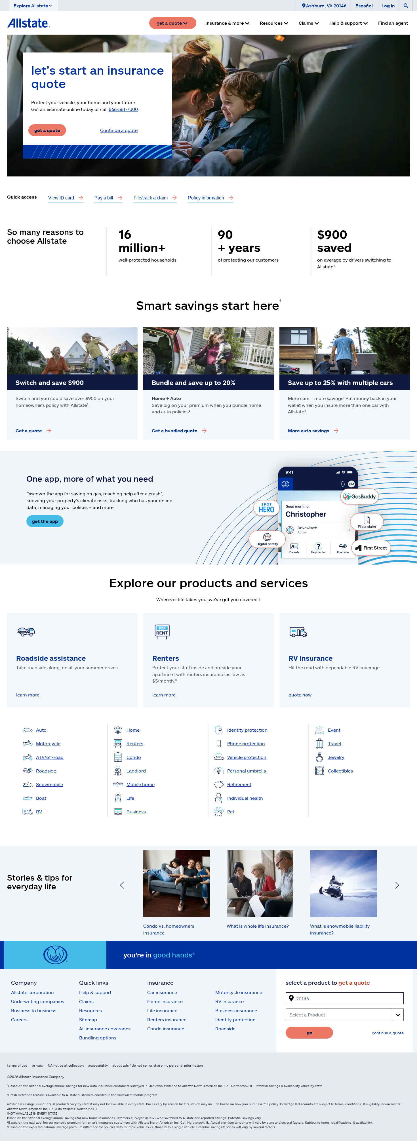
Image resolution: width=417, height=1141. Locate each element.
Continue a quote (119, 130)
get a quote (47, 130)
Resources (90, 1010)
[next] (397, 886)
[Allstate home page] (28, 23)
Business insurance (236, 1010)
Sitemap (88, 1019)
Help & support (95, 992)
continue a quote (388, 1032)
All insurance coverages (104, 1028)
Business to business (33, 1010)
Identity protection (235, 1019)
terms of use (17, 1065)
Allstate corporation (32, 992)
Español (364, 5)
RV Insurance (229, 1001)
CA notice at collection (66, 1065)
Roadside (225, 1028)
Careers (19, 1019)
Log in (388, 5)
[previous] (122, 886)
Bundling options (97, 1037)
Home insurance (165, 1001)
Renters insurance (166, 1019)
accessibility (98, 1065)
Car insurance (162, 992)
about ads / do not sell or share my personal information (157, 1065)
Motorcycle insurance (238, 992)
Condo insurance (165, 1028)
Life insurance (162, 1010)
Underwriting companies (37, 1001)
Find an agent (393, 23)
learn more (27, 694)
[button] (33, 5)
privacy (37, 1065)
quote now (300, 694)
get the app (45, 521)
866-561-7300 (123, 109)
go (309, 1032)
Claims (86, 1001)
